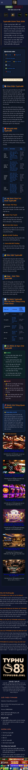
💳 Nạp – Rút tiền (17, 61)
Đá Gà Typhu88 (7, 735)
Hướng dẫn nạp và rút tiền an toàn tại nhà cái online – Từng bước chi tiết (14, 475)
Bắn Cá (5, 737)
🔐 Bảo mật (8, 61)
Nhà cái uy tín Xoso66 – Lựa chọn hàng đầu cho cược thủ (14, 575)
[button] (2, 2)
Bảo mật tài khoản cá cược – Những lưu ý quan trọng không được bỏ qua (14, 451)
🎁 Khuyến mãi (17, 54)
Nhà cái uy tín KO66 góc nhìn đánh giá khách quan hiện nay (14, 549)
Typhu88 (11, 681)
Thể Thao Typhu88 (8, 732)
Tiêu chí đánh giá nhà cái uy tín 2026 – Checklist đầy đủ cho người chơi (14, 500)
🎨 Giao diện (8, 54)
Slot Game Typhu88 (8, 742)
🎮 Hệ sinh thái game (10, 58)
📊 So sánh (8, 65)
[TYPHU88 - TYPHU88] (14, 2)
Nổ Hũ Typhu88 (7, 740)
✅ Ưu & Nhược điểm (10, 68)
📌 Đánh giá (8, 71)
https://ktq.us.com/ (11, 701)
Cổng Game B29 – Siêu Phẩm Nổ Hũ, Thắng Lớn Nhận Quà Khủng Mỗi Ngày (14, 524)
